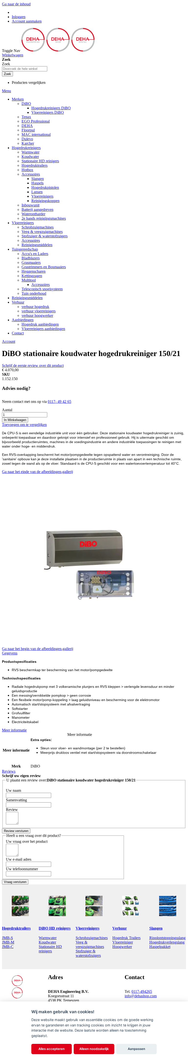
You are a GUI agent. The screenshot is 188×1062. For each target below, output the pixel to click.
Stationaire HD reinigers (50, 949)
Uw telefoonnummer (22, 869)
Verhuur (119, 928)
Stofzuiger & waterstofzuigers (88, 953)
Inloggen (18, 17)
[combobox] (24, 68)
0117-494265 (141, 991)
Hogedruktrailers (16, 928)
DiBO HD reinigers (54, 928)
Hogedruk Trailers (126, 938)
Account (8, 341)
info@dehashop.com (141, 996)
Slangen (156, 928)
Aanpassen (136, 1049)
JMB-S (7, 938)
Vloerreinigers (87, 928)
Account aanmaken (27, 21)
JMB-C (7, 947)
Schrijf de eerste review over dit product (33, 365)
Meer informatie (14, 730)
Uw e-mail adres (18, 859)
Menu (6, 91)
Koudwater (47, 942)
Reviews (8, 771)
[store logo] (58, 51)
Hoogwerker (122, 947)
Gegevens (9, 653)
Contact (18, 333)
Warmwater (48, 938)
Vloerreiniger (122, 942)
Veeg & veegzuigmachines (90, 944)
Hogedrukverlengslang (167, 942)
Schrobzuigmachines (92, 938)
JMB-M (8, 942)
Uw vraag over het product (26, 841)
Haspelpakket (159, 947)
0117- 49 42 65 (59, 401)
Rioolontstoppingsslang (167, 938)
